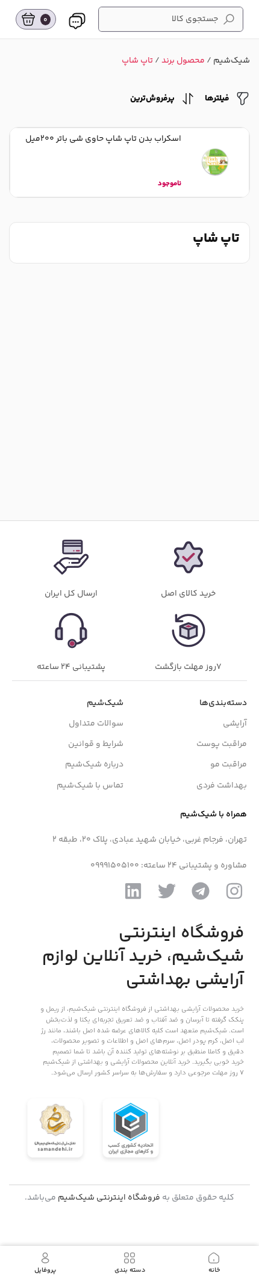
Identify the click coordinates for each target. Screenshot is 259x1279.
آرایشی (235, 723)
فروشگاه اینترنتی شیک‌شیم (109, 1197)
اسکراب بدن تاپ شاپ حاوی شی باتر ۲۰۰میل (103, 139)
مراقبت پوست (221, 744)
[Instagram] (234, 891)
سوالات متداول (96, 723)
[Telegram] (200, 891)
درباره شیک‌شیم (94, 764)
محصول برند (183, 60)
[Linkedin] (133, 891)
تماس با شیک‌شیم (90, 785)
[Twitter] (166, 891)
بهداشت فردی (221, 785)
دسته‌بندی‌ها (223, 703)
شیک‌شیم (231, 60)
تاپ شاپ (137, 60)
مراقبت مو (228, 764)
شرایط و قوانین (95, 744)
